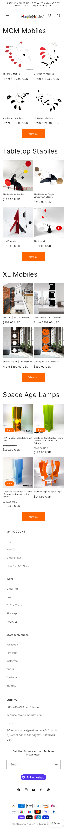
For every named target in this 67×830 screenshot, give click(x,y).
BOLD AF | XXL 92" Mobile (16, 317)
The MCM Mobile (11, 74)
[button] (7, 15)
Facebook (12, 644)
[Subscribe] (56, 764)
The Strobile (40, 241)
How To (11, 597)
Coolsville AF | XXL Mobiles (47, 317)
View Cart (12, 549)
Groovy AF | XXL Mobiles (46, 361)
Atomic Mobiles (27, 823)
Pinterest (12, 652)
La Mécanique (10, 241)
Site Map (12, 613)
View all (33, 134)
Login (10, 541)
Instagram (12, 661)
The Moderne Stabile (13, 194)
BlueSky (11, 685)
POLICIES (12, 621)
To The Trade (14, 605)
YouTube (12, 677)
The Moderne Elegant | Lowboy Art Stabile (45, 195)
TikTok (10, 669)
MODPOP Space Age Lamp (47, 491)
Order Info (13, 588)
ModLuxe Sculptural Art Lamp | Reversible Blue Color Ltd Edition (17, 494)
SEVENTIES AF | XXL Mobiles (17, 361)
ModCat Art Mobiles (13, 118)
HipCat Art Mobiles (43, 118)
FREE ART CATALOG (18, 565)
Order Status (14, 557)
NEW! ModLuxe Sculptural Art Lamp (17, 439)
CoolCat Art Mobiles (44, 74)
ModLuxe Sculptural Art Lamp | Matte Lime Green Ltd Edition (48, 440)
